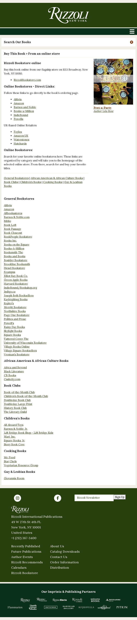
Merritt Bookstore (15, 307)
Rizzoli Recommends (27, 562)
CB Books (10, 375)
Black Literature (14, 371)
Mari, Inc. (10, 436)
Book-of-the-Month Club (19, 392)
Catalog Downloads (65, 551)
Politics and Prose (15, 319)
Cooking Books (52, 182)
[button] (68, 42)
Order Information (64, 562)
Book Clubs (11, 182)
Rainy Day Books (14, 327)
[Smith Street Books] (33, 607)
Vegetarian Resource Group (21, 465)
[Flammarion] (15, 607)
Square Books (12, 335)
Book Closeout (13, 232)
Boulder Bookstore (15, 260)
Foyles (18, 131)
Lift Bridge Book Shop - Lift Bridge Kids (28, 432)
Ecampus (9, 272)
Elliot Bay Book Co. (16, 276)
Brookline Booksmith (17, 264)
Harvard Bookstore (16, 283)
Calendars (19, 567)
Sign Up (119, 497)
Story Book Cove (14, 444)
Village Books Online (17, 346)
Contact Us (58, 557)
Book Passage (12, 229)
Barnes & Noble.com (17, 217)
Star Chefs (10, 461)
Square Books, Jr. (14, 440)
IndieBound (21, 115)
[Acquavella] (86, 607)
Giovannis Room (14, 478)
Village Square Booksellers (20, 350)
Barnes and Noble (25, 107)
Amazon (19, 103)
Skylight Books (13, 331)
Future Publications (26, 551)
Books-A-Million (14, 248)
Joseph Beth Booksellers (19, 295)
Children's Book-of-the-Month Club (26, 396)
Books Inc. (10, 240)
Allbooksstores (13, 213)
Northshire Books (15, 311)
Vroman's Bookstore (16, 354)
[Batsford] (51, 607)
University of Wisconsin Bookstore (25, 342)
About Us (57, 546)
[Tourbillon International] (104, 607)
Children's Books (30, 182)
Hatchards (20, 143)
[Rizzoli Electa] (59, 600)
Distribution (59, 567)
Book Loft (10, 225)
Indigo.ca (9, 291)
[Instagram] (17, 498)
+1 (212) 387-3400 (23, 538)
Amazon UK (21, 135)
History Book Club (15, 408)
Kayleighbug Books (15, 299)
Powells (18, 119)
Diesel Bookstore (14, 268)
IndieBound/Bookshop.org (20, 287)
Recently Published (25, 546)
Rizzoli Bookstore (24, 573)
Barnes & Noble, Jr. (15, 428)
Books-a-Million (24, 111)
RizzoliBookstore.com (27, 80)
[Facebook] (57, 498)
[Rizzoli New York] (68, 15)
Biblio (7, 221)
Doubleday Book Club (17, 400)
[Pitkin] (122, 607)
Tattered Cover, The (16, 338)
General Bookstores (16, 178)
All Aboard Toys (13, 425)
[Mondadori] (113, 600)
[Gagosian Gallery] (68, 607)
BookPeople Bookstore (18, 236)
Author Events (22, 557)
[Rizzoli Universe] (42, 599)
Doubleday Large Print (18, 404)
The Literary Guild (15, 412)
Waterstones (21, 139)
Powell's (9, 323)
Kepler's (9, 303)
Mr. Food (9, 457)
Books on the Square (16, 244)
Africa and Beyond (15, 367)
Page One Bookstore (16, 315)
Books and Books (14, 256)
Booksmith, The (13, 252)
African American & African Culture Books (57, 178)
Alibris (18, 99)
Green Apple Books (15, 279)
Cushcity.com (12, 379)
